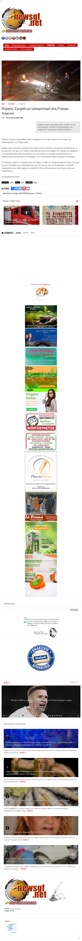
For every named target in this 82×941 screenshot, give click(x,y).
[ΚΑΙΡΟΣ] (17, 39)
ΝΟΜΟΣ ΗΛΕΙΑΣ (36, 45)
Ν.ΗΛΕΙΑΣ (21, 104)
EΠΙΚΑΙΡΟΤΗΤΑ (19, 45)
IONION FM (51, 45)
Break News (11, 104)
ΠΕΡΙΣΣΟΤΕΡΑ (11, 49)
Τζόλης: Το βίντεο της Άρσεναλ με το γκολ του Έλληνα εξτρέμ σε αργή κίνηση (41, 701)
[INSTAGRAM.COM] (13, 39)
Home (7, 45)
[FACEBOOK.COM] (3, 39)
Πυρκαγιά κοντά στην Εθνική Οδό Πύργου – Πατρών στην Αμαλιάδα (21, 221)
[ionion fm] (24, 39)
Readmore (41, 708)
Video (7, 682)
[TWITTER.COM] (6, 39)
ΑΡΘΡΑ (61, 45)
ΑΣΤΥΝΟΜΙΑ (26, 49)
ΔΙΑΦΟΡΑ (71, 45)
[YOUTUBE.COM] (10, 39)
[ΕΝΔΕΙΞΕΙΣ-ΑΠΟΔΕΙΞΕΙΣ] (20, 39)
